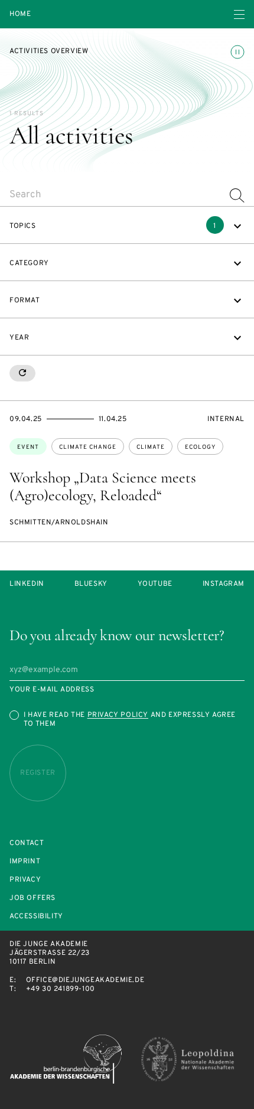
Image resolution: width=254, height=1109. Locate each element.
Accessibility (36, 916)
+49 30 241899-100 (60, 989)
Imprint (24, 861)
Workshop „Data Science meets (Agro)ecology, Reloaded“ (102, 486)
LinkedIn (26, 584)
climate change (87, 447)
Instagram (224, 584)
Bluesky (91, 584)
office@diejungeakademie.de (85, 980)
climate (150, 447)
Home (20, 14)
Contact (26, 843)
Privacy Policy (117, 715)
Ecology (200, 447)
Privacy (25, 880)
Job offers (32, 898)
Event (28, 447)
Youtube (155, 584)
